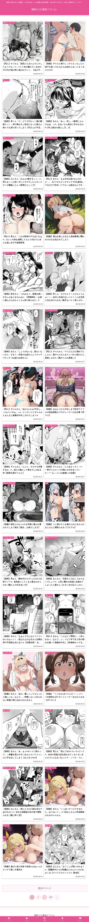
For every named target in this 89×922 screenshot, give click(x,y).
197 (50, 897)
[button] (82, 539)
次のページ (44, 888)
